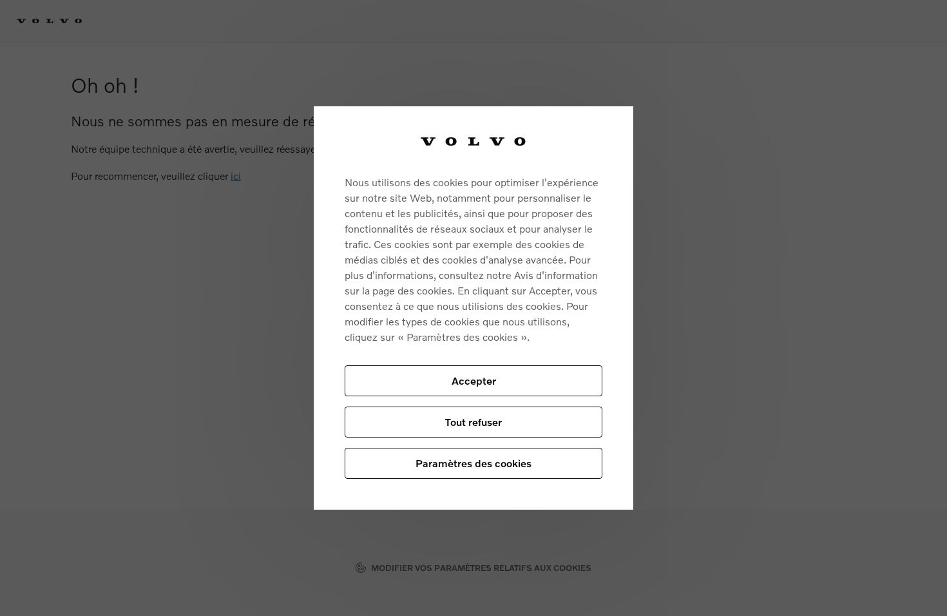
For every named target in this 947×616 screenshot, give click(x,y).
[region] (473, 307)
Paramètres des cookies (473, 463)
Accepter (474, 380)
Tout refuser (473, 422)
